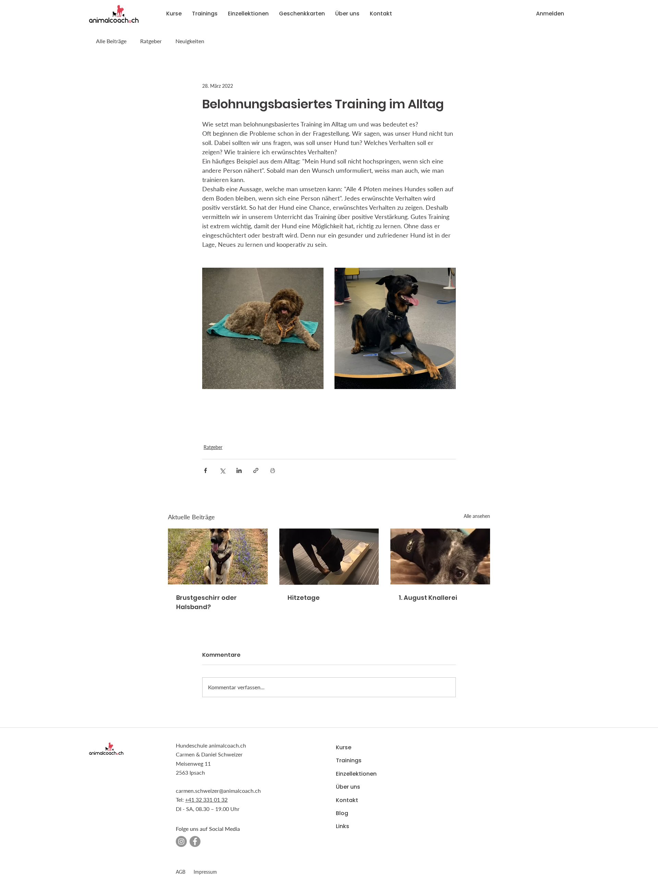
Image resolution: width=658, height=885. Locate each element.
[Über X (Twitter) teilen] (222, 470)
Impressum (205, 872)
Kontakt (347, 800)
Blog (342, 813)
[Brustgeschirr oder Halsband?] (218, 556)
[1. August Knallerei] (440, 556)
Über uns (348, 787)
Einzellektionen (356, 774)
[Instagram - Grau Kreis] (181, 841)
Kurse (343, 747)
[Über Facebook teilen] (205, 470)
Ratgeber (151, 41)
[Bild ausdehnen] (263, 328)
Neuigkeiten (189, 41)
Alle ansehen (477, 516)
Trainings (349, 760)
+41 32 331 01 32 (206, 799)
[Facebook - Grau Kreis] (195, 841)
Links (342, 826)
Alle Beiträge (111, 41)
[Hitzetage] (329, 557)
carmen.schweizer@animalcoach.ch (218, 790)
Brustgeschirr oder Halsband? (206, 602)
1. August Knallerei (428, 597)
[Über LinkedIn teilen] (239, 470)
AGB (180, 872)
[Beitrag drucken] (272, 470)
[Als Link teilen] (256, 470)
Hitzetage (304, 597)
